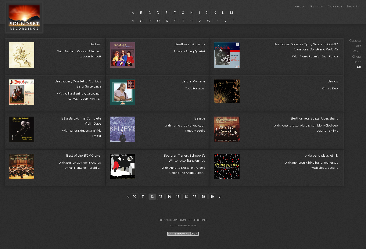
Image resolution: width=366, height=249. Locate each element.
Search (317, 6)
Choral (356, 56)
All (359, 67)
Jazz (358, 46)
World (357, 51)
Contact (335, 6)
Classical (355, 41)
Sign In (353, 6)
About (300, 6)
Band (357, 62)
